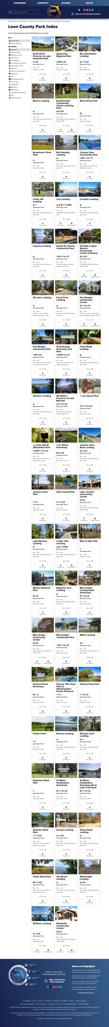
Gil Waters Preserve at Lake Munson (65, 398)
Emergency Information (60, 1001)
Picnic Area (14, 82)
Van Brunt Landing (61, 877)
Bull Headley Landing (63, 153)
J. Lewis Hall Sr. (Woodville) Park (41, 446)
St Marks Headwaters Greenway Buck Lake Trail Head (88, 784)
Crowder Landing (89, 199)
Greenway (14, 74)
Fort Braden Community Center (86, 299)
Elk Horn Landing (42, 297)
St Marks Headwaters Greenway (62, 783)
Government (19, 3)
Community (43, 3)
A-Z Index (41, 1001)
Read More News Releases (86, 993)
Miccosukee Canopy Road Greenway (87, 590)
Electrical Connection (18, 71)
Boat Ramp (14, 58)
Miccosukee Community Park (65, 636)
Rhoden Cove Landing (87, 734)
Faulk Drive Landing (62, 299)
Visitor (89, 3)
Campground (15, 60)
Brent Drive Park (89, 101)
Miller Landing (87, 635)
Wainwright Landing (86, 877)
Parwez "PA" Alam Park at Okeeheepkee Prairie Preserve (66, 687)
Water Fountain (16, 98)
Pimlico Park (39, 733)
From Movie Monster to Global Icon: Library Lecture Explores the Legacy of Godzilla (84, 988)
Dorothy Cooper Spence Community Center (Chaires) (89, 249)
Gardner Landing (42, 396)
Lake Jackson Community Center (87, 494)
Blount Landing (41, 101)
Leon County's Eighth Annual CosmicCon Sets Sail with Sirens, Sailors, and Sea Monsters (85, 983)
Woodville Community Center (62, 925)
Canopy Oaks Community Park (89, 153)
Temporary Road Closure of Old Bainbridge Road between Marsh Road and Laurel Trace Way (86, 977)
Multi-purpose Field (17, 79)
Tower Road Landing (86, 831)
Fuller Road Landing (86, 348)
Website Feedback (80, 1001)
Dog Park (14, 68)
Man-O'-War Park (89, 541)
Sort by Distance (16, 43)
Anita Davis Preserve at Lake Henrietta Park (42, 56)
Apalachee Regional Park (63, 55)
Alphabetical (15, 41)
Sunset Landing (64, 830)
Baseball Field (15, 52)
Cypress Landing (42, 246)
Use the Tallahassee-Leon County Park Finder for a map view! (28, 33)
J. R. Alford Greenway (62, 446)
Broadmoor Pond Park (42, 153)
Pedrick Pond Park (89, 684)
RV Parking (14, 90)
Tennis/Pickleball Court (18, 92)
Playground (14, 84)
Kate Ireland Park (65, 492)
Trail (12, 95)
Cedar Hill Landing (38, 200)
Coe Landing (63, 199)
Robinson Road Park (41, 781)
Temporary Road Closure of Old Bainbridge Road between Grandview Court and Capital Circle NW (86, 971)
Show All (14, 50)
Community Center (17, 66)
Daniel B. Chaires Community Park (65, 247)
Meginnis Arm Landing (63, 589)
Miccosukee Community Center (39, 637)
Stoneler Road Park (40, 831)
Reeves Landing (64, 733)
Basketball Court (16, 55)
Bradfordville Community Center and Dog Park (64, 104)
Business (66, 3)
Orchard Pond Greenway (40, 685)
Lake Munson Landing (40, 542)
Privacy (34, 1001)
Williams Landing (42, 923)
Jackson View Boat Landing (87, 446)
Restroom (14, 87)
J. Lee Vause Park (89, 396)
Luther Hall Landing (62, 542)
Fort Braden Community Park (42, 348)
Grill (12, 76)
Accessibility (26, 1001)
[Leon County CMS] (54, 11)
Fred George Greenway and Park (64, 349)
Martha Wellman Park (41, 589)
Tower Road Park (42, 876)
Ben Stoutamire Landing (88, 55)
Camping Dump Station (18, 63)
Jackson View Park (40, 493)
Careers (71, 1001)
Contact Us (48, 1001)
